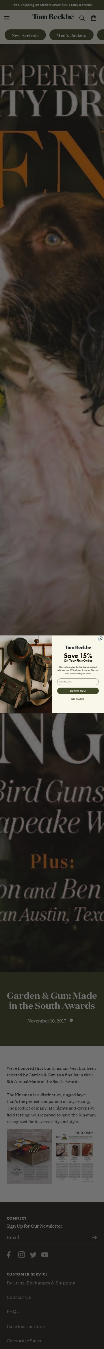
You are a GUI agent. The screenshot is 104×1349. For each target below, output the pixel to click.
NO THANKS (78, 698)
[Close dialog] (101, 639)
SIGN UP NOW (78, 690)
